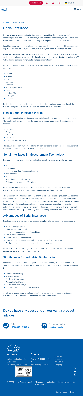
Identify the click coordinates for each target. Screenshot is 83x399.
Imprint (73, 392)
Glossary (6, 22)
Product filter (36, 3)
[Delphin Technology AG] (4, 9)
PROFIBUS (26, 201)
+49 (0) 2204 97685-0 (20, 327)
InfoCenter (58, 362)
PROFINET (37, 201)
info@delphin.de (56, 327)
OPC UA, (18, 201)
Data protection (62, 392)
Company (58, 364)
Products (58, 356)
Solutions (58, 359)
